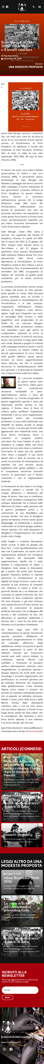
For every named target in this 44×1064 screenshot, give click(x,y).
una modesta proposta (26, 67)
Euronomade (35, 731)
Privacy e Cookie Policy (10, 1042)
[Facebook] (7, 7)
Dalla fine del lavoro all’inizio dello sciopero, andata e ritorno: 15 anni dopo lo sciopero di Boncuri (22, 768)
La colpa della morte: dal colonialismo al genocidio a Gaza (19, 907)
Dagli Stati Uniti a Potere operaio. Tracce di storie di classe (21, 803)
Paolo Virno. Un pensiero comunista (18, 833)
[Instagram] (3, 7)
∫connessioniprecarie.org (17, 1037)
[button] (40, 7)
